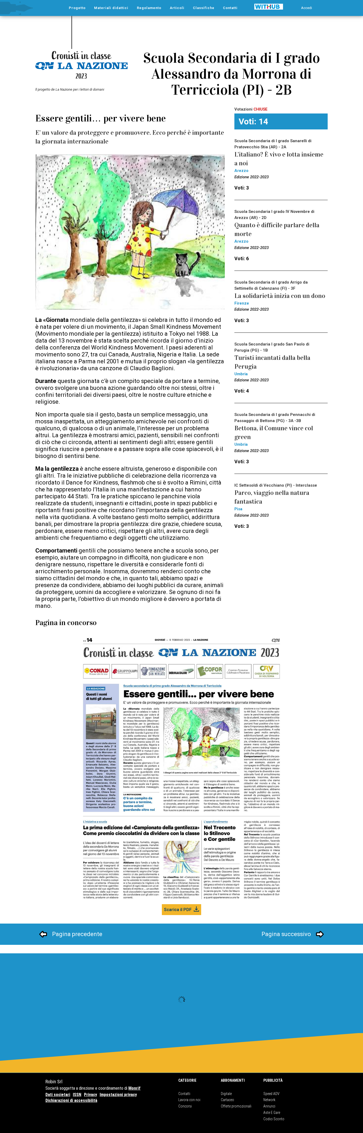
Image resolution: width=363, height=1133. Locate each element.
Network (269, 1100)
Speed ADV (271, 1094)
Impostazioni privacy (118, 1094)
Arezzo (241, 170)
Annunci (269, 1106)
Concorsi (185, 1106)
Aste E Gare (271, 1112)
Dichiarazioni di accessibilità (71, 1100)
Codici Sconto (273, 1119)
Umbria (241, 374)
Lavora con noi (189, 1100)
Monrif (134, 1088)
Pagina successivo (286, 934)
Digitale (226, 1094)
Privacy (90, 1094)
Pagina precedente (77, 934)
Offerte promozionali (236, 1106)
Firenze (241, 303)
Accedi (306, 8)
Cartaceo (227, 1100)
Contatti (184, 1094)
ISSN (77, 1094)
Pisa (238, 509)
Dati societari (57, 1094)
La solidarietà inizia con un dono (279, 296)
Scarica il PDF (178, 909)
